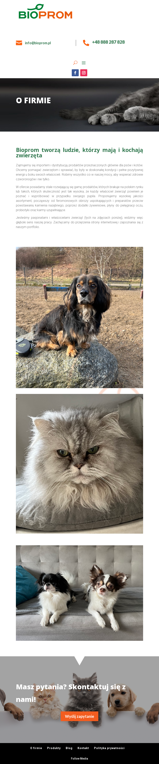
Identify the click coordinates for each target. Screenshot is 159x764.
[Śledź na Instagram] (83, 72)
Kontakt (83, 748)
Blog (69, 748)
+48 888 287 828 (108, 42)
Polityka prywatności (109, 748)
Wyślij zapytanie (79, 716)
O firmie (36, 748)
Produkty (54, 748)
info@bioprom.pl (38, 43)
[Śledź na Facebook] (75, 72)
